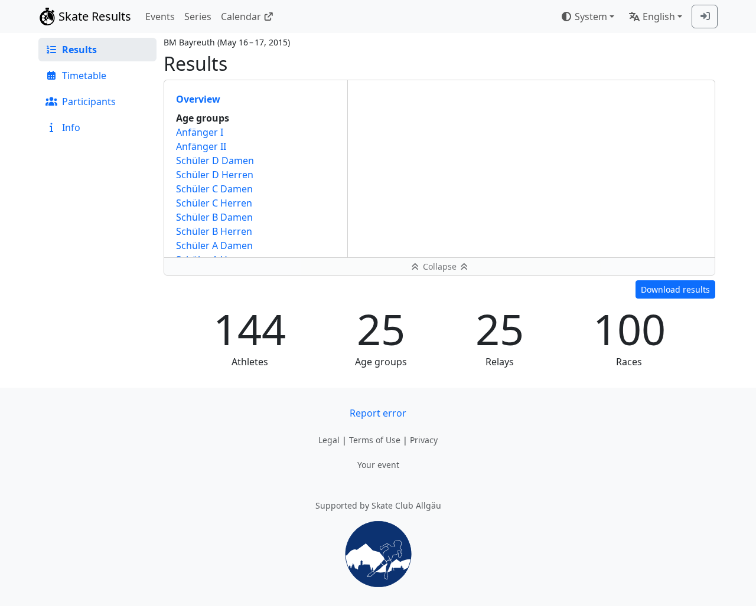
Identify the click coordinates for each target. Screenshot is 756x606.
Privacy (424, 440)
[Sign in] (705, 16)
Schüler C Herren (214, 202)
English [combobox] (659, 16)
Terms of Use (374, 440)
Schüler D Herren (214, 174)
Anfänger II (201, 146)
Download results (675, 289)
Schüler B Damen (214, 217)
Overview (198, 99)
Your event (378, 464)
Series (197, 16)
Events (160, 16)
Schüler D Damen (215, 160)
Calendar (241, 16)
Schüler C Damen (214, 188)
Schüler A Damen (214, 245)
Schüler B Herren (214, 231)
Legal (329, 440)
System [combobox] (591, 16)
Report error (378, 413)
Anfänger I (199, 132)
